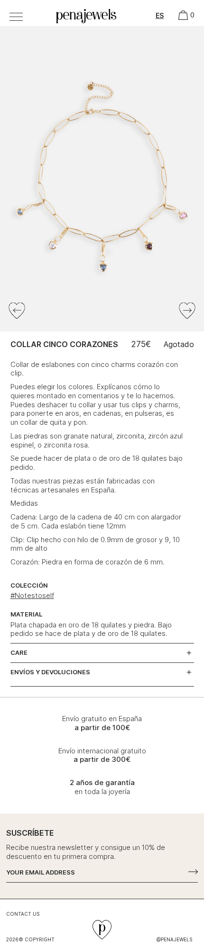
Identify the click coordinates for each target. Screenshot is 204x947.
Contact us (22, 914)
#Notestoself (32, 595)
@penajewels (174, 939)
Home (62, 12)
